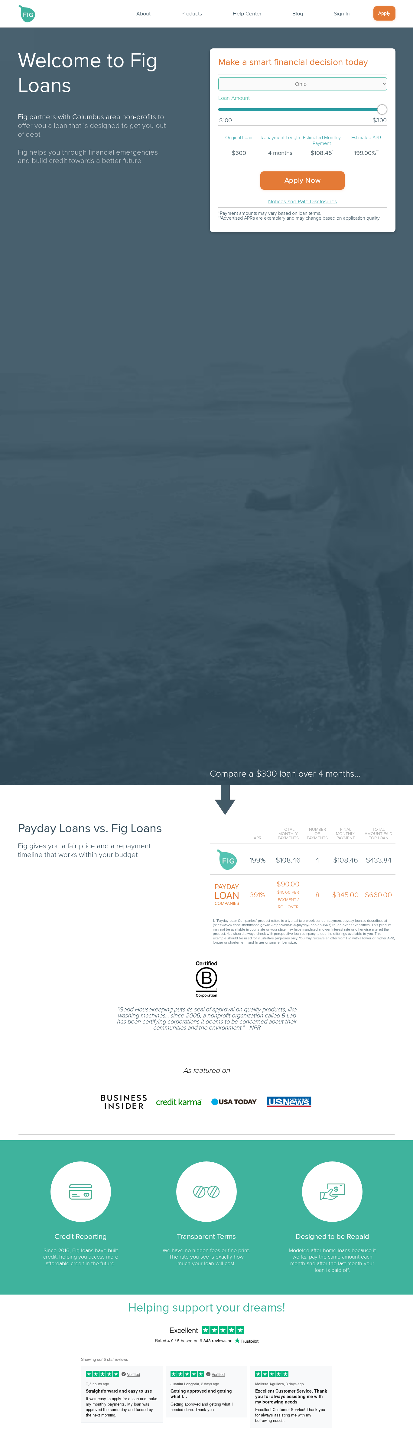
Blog (297, 13)
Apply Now (302, 180)
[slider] (382, 109)
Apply (384, 13)
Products (191, 13)
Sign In (342, 13)
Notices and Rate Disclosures (302, 201)
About (143, 13)
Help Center (247, 13)
